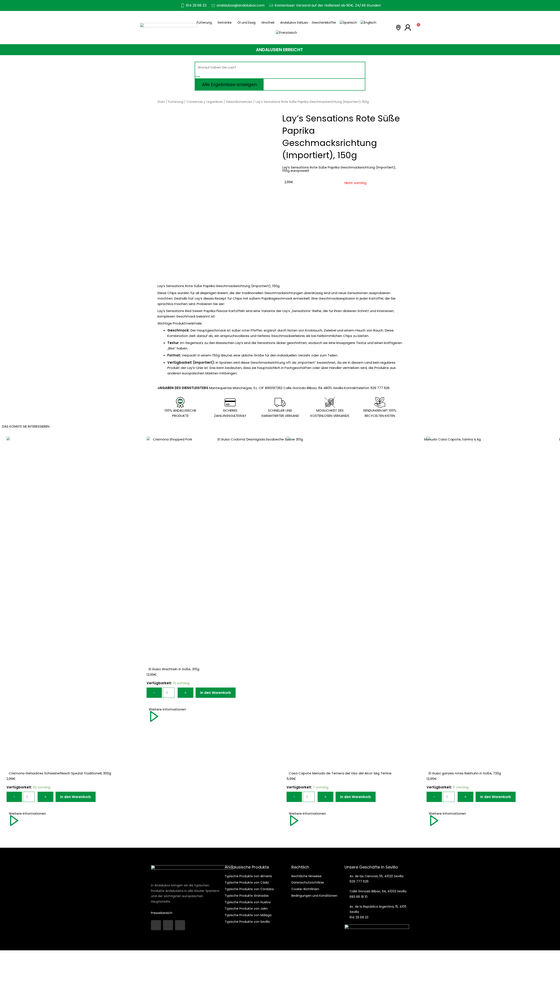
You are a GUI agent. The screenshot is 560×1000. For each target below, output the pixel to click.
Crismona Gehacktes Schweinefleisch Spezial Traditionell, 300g (60, 773)
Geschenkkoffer (324, 22)
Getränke (224, 22)
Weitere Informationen (27, 813)
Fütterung (204, 22)
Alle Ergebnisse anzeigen (229, 84)
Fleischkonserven (239, 102)
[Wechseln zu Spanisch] (348, 23)
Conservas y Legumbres (205, 102)
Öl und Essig (246, 22)
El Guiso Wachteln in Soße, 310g (174, 669)
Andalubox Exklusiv (294, 22)
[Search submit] (197, 76)
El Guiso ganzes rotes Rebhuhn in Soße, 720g (465, 773)
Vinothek (268, 22)
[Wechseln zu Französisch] (286, 33)
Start (161, 102)
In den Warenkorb (75, 797)
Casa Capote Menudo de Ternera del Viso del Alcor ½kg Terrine (340, 773)
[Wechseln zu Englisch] (368, 23)
